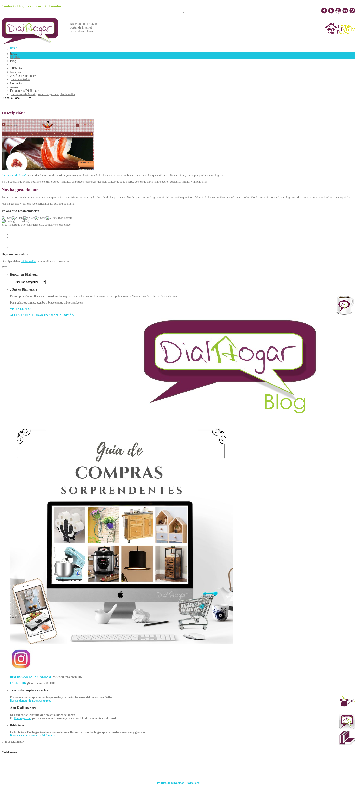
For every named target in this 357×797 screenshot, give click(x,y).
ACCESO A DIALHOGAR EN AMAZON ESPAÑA (42, 315)
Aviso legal (193, 782)
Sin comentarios (20, 79)
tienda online (67, 94)
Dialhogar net (22, 718)
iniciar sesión (28, 261)
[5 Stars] (51, 218)
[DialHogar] (33, 42)
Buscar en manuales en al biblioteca (32, 735)
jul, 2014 (15, 57)
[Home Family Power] (339, 37)
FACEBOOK (18, 683)
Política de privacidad (170, 782)
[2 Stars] (17, 218)
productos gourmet (48, 94)
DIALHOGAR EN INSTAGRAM (31, 676)
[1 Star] (7, 218)
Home (13, 47)
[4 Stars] (40, 218)
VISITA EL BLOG (21, 308)
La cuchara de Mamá (23, 94)
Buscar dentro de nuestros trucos (30, 700)
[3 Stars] (29, 218)
